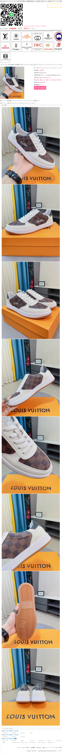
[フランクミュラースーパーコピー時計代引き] (48, 47)
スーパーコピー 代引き (23, 747)
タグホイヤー (50, 742)
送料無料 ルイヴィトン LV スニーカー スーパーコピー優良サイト (23, 100)
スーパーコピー (4, 28)
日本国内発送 (12, 28)
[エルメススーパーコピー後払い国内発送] (27, 36)
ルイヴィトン (6, 732)
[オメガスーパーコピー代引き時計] (5, 47)
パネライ (14, 740)
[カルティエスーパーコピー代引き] (16, 47)
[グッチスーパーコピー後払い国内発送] (37, 36)
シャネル (14, 732)
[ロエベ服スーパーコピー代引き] (5, 58)
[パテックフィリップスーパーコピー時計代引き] (27, 47)
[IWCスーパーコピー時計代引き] (37, 47)
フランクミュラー (16, 742)
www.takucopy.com (43, 750)
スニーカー (27, 64)
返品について (45, 747)
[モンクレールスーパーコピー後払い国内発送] (48, 36)
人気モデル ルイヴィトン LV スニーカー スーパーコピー (21, 103)
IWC (4, 742)
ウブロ (22, 740)
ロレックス (5, 740)
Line (33, 28)
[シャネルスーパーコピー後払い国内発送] (16, 36)
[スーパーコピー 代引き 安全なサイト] (11, 26)
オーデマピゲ (33, 742)
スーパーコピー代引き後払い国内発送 (10, 64)
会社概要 (33, 747)
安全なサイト (27, 28)
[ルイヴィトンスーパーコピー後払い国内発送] (5, 36)
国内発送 (36, 82)
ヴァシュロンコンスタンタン (42, 742)
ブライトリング (24, 742)
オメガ (49, 740)
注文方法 (20, 28)
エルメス (23, 732)
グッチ (31, 732)
